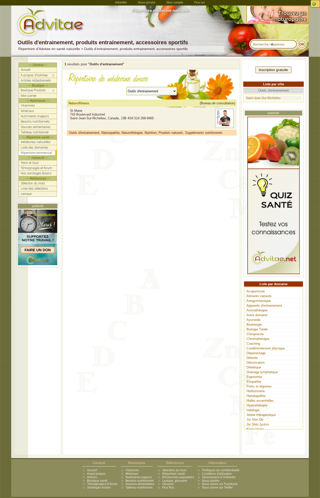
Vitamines (132, 470)
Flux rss (199, 2)
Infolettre (121, 2)
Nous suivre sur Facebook (220, 484)
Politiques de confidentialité (221, 470)
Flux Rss (168, 487)
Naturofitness (78, 103)
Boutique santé (97, 480)
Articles (92, 477)
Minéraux (132, 473)
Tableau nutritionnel (139, 487)
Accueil (92, 470)
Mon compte (174, 2)
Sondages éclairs (99, 487)
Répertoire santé (173, 473)
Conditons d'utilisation (217, 473)
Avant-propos (96, 473)
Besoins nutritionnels (140, 480)
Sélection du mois (174, 470)
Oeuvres (168, 484)
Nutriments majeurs (139, 477)
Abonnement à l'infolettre (219, 477)
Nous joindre (147, 2)
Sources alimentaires (140, 484)
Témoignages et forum (102, 484)
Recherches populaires (178, 477)
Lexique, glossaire (174, 480)
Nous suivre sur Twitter (217, 487)
